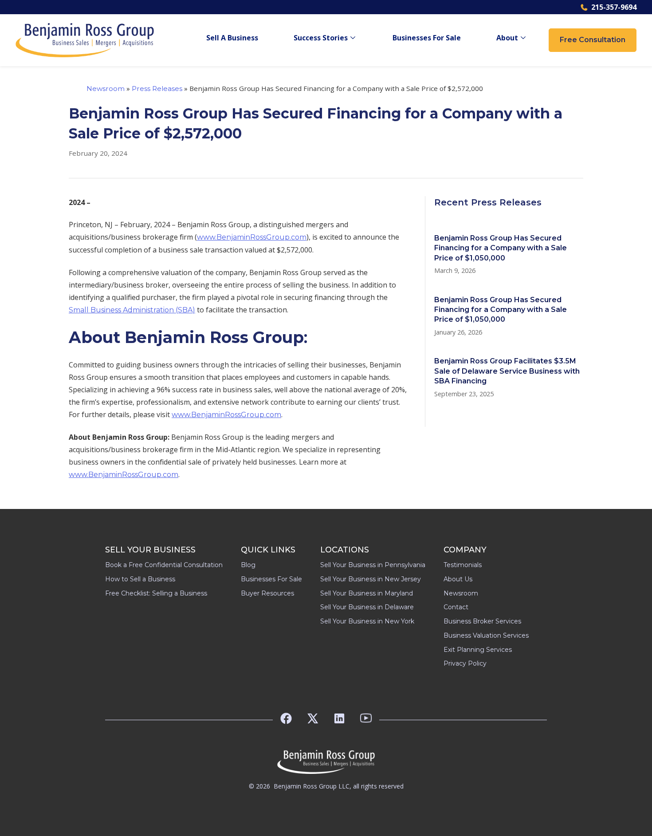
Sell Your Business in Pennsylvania (372, 565)
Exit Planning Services (478, 650)
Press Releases (157, 88)
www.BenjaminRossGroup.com (251, 237)
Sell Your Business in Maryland (366, 593)
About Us (458, 579)
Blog (248, 565)
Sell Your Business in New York (367, 621)
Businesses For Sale (427, 38)
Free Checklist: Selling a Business (156, 593)
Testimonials (463, 565)
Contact (456, 607)
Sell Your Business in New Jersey (370, 579)
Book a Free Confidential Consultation (164, 565)
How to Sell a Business (140, 579)
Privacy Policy (465, 663)
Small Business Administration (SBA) (132, 310)
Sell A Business (232, 38)
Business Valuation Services (486, 635)
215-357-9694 (613, 7)
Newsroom (105, 88)
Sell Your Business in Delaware (367, 607)
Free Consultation (592, 39)
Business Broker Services (482, 621)
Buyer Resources (267, 593)
